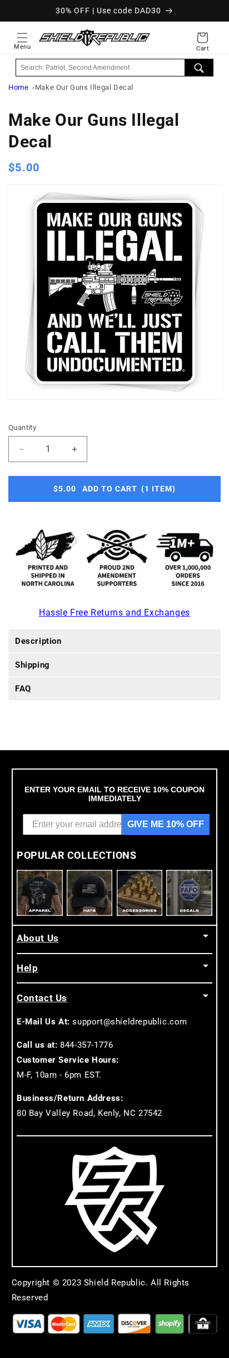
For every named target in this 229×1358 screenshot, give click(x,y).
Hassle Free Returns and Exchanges (114, 612)
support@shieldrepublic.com (129, 1022)
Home (18, 87)
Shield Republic (115, 1283)
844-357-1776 (86, 1045)
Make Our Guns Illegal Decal (84, 87)
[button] (22, 37)
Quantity (22, 427)
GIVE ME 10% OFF (165, 824)
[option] (114, 292)
